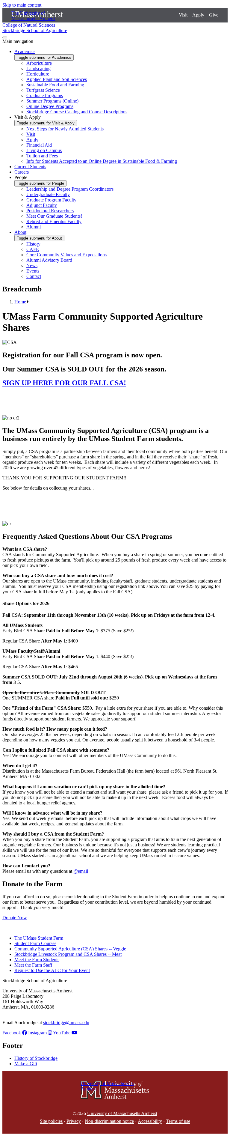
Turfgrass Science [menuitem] (43, 90)
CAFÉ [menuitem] (32, 249)
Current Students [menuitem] (30, 166)
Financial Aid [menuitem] (39, 145)
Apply (198, 14)
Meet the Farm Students (36, 959)
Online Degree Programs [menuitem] (49, 106)
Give (213, 14)
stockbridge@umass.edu (66, 1022)
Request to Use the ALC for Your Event (52, 970)
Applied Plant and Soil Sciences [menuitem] (56, 79)
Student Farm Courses (35, 943)
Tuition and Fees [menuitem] (42, 155)
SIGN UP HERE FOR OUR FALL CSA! (64, 383)
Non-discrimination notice (109, 1121)
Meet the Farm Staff (33, 965)
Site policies (51, 1121)
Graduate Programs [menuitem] (44, 95)
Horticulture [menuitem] (37, 73)
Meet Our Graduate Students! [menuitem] (54, 216)
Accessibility (150, 1121)
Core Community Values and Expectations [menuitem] (66, 254)
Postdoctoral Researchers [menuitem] (50, 210)
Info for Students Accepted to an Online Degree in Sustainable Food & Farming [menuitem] (101, 161)
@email (80, 871)
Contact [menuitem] (33, 276)
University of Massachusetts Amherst (122, 1113)
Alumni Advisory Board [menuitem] (49, 260)
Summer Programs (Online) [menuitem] (52, 100)
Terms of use (178, 1121)
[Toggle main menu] (4, 37)
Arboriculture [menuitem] (39, 63)
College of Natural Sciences (28, 25)
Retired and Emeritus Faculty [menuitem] (53, 221)
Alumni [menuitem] (33, 226)
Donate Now (14, 917)
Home (20, 301)
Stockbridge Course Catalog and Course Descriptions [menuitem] (76, 111)
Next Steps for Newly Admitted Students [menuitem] (65, 128)
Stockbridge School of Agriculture (34, 30)
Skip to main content (21, 4)
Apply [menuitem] (32, 139)
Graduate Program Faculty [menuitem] (51, 199)
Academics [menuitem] (24, 51)
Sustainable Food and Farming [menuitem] (55, 84)
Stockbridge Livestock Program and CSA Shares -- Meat (68, 954)
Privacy (73, 1121)
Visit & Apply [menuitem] (27, 117)
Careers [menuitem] (21, 171)
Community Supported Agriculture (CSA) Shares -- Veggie (70, 948)
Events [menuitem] (32, 270)
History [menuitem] (33, 243)
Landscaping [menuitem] (38, 68)
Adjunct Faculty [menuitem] (41, 205)
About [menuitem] (20, 232)
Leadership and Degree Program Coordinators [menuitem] (70, 189)
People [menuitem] (20, 177)
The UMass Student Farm (38, 938)
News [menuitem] (31, 265)
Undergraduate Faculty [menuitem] (48, 194)
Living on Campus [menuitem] (44, 150)
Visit (183, 14)
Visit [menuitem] (30, 134)
